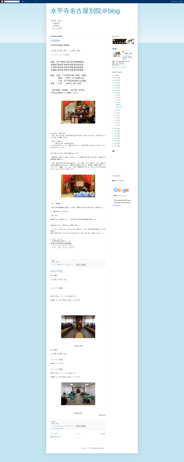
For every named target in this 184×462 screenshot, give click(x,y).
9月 (117, 102)
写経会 (61, 428)
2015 (115, 136)
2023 (115, 83)
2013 (115, 141)
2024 (115, 80)
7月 (117, 113)
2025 (115, 78)
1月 (117, 125)
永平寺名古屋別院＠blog (85, 10)
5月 (117, 118)
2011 (115, 146)
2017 (115, 131)
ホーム (79, 433)
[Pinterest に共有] (85, 265)
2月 (117, 123)
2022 (115, 85)
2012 (115, 143)
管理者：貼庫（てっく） (128, 54)
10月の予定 (56, 271)
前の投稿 (102, 433)
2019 (115, 93)
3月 (117, 120)
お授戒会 (55, 40)
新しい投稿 (54, 433)
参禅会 (57, 428)
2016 (115, 133)
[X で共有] (81, 265)
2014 (115, 138)
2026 (115, 75)
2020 (115, 90)
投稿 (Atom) (57, 437)
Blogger (101, 448)
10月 (117, 100)
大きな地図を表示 (116, 205)
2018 (115, 128)
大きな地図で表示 (116, 175)
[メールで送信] (77, 265)
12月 (117, 95)
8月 (117, 110)
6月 (117, 115)
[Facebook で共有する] (83, 265)
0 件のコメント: (69, 264)
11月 (117, 97)
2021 (115, 88)
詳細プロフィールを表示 (119, 67)
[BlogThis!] (79, 265)
